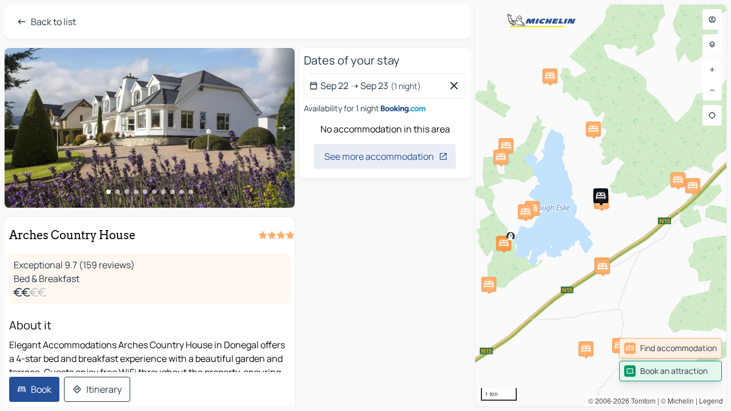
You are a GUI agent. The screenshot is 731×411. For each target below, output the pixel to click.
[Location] (712, 115)
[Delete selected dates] (456, 85)
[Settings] (712, 44)
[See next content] (282, 128)
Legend (711, 400)
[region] (150, 128)
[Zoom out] (712, 90)
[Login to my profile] (712, 19)
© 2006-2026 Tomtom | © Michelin (641, 400)
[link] (670, 348)
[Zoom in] (712, 69)
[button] (503, 243)
